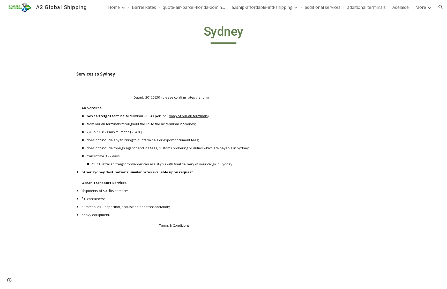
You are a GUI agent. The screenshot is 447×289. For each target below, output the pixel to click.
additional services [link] (322, 7)
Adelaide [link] (400, 7)
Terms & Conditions (174, 225)
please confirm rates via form (185, 97)
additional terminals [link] (366, 7)
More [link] (420, 7)
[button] (441, 7)
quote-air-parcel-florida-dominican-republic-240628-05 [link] (194, 7)
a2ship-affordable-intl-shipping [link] (262, 7)
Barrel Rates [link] (144, 7)
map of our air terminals (189, 116)
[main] (223, 34)
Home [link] (114, 7)
